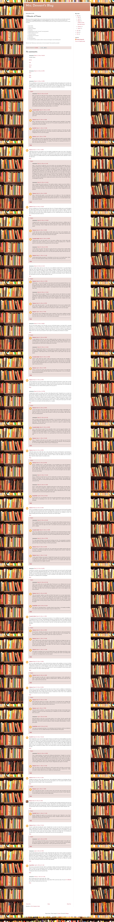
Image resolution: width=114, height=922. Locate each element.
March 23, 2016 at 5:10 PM (39, 81)
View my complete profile (80, 41)
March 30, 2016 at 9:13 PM (42, 484)
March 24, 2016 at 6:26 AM (42, 93)
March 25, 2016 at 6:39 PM (42, 337)
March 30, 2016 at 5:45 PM (42, 303)
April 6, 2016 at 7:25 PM (41, 136)
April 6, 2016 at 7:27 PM (41, 311)
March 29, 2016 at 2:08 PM (45, 238)
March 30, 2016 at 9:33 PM (42, 247)
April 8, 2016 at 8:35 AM (42, 726)
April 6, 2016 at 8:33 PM (39, 851)
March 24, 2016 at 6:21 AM (39, 266)
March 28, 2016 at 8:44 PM (39, 568)
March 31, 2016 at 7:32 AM (42, 649)
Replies (31, 91)
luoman (59, 913)
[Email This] (41, 47)
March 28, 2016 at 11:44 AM (42, 182)
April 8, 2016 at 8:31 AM (39, 865)
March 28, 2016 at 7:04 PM (42, 193)
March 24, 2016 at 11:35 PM (42, 281)
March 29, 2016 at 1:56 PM (45, 530)
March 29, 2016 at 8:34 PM (42, 593)
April (79, 19)
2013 (78, 34)
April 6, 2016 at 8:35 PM (42, 839)
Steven (30, 65)
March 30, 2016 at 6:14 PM (42, 675)
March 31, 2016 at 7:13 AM (42, 813)
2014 (78, 32)
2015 (78, 30)
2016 (78, 15)
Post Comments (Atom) (35, 906)
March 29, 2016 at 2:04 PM (45, 427)
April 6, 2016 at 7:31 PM (41, 367)
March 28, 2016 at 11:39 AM (42, 292)
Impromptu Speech (81, 24)
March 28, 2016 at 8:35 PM (38, 507)
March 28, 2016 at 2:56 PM (42, 407)
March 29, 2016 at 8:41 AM (42, 417)
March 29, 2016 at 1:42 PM (45, 110)
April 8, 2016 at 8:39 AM (42, 495)
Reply (30, 66)
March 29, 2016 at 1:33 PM (41, 616)
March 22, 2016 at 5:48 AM (39, 55)
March (79, 20)
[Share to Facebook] (44, 47)
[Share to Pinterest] (46, 47)
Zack (30, 62)
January (79, 28)
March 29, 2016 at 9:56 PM (38, 687)
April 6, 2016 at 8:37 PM (42, 716)
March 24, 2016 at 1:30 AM (38, 206)
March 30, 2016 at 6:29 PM (42, 630)
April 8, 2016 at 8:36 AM (42, 605)
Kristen (30, 59)
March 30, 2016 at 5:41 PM (42, 546)
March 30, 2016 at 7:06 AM (38, 737)
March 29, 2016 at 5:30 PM (38, 661)
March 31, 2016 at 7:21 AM (42, 255)
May (79, 17)
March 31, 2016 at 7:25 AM (42, 128)
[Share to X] (43, 47)
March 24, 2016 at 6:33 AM (42, 163)
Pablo (30, 75)
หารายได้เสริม (68, 879)
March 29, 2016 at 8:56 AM (42, 520)
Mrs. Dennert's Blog (39, 5)
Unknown (34, 119)
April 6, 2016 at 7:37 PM (41, 708)
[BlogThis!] (42, 47)
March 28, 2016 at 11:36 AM (42, 347)
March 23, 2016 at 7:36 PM (38, 149)
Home (49, 904)
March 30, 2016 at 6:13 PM (42, 699)
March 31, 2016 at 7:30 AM (42, 638)
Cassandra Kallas (35, 110)
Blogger (67, 913)
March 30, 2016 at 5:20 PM (42, 753)
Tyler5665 (34, 128)
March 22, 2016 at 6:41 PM (39, 71)
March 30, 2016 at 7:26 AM (42, 475)
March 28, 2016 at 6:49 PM (38, 450)
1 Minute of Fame (81, 22)
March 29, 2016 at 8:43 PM (42, 462)
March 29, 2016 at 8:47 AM (42, 582)
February (79, 26)
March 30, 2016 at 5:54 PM (42, 119)
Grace (30, 72)
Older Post (69, 904)
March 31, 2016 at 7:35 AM (42, 555)
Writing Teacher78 (80, 39)
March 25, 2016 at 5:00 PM (39, 323)
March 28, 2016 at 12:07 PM (39, 391)
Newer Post (28, 904)
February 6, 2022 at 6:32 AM (39, 876)
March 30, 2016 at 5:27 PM (42, 538)
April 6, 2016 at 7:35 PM (41, 788)
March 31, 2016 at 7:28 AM (42, 438)
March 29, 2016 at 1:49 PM (45, 356)
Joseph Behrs (35, 495)
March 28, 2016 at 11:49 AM (42, 220)
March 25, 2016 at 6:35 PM (38, 379)
